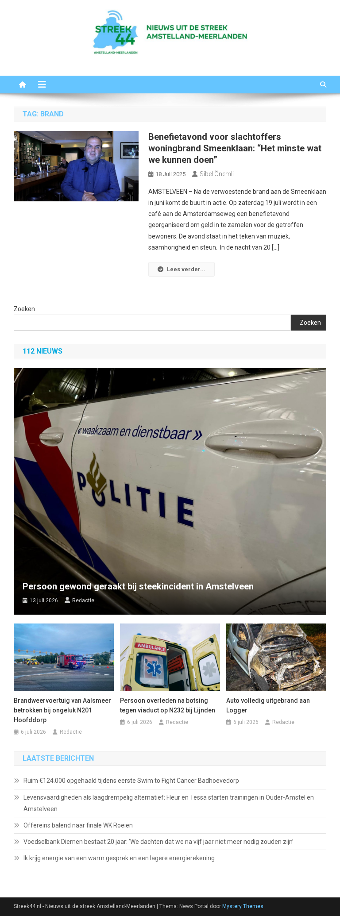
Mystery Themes (242, 906)
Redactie (83, 600)
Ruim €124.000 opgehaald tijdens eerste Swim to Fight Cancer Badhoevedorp (131, 780)
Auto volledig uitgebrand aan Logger (268, 705)
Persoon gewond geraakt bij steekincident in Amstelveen (138, 586)
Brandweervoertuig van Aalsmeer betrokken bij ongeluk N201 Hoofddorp (62, 710)
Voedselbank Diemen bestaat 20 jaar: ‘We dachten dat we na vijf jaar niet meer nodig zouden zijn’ (158, 841)
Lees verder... (186, 269)
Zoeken (24, 308)
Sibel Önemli (217, 173)
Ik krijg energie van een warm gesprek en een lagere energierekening (119, 858)
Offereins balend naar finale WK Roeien (78, 825)
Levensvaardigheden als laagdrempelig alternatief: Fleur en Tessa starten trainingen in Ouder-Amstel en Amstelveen (168, 803)
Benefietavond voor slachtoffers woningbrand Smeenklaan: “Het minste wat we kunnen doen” (234, 148)
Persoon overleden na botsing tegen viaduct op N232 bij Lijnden (167, 705)
